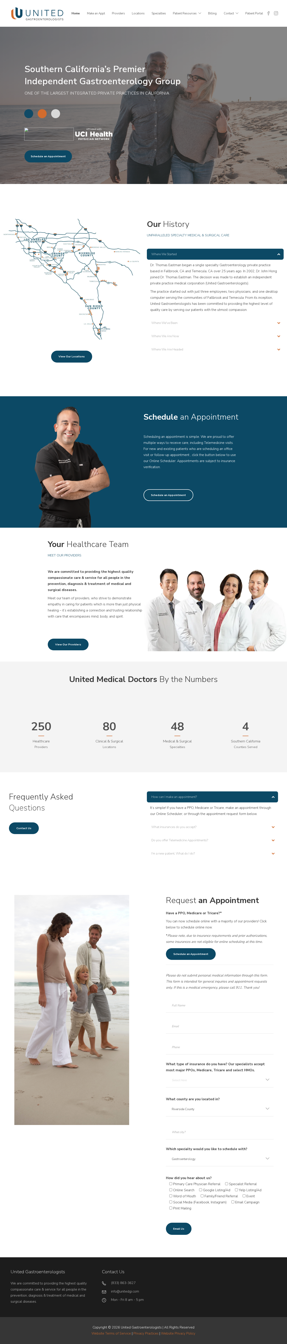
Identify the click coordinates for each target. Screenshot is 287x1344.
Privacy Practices (146, 1333)
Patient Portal (254, 13)
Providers (118, 13)
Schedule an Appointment (48, 156)
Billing (212, 13)
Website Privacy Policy (178, 1333)
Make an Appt (96, 13)
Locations (138, 13)
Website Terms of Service (111, 1333)
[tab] (215, 254)
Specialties (159, 13)
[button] (215, 254)
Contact (229, 13)
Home (76, 13)
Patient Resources (185, 13)
